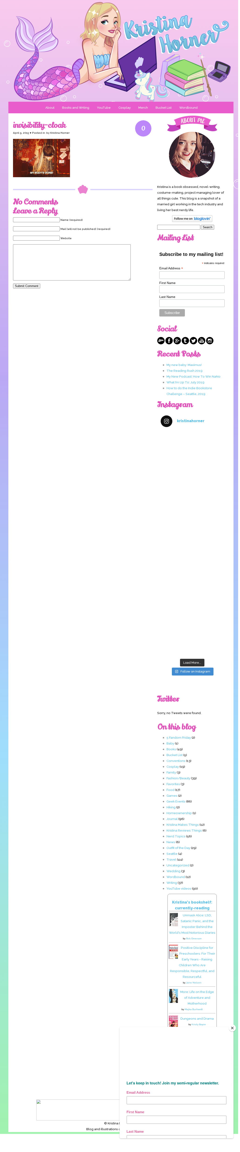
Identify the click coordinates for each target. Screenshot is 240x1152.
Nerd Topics (176, 836)
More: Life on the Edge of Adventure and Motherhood (197, 997)
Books (171, 749)
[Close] (232, 1028)
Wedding (173, 871)
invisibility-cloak (39, 125)
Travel (171, 859)
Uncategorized (178, 865)
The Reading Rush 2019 (185, 370)
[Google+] (177, 343)
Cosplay (124, 107)
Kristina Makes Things (183, 824)
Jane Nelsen (193, 982)
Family (171, 772)
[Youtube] (201, 343)
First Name (167, 283)
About (49, 107)
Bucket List (164, 107)
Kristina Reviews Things (184, 830)
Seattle (172, 853)
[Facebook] (169, 343)
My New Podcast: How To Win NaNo (193, 376)
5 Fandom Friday (179, 737)
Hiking (171, 807)
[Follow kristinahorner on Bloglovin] (192, 221)
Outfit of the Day (178, 848)
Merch (143, 107)
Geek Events (176, 801)
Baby (170, 743)
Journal (172, 819)
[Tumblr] (185, 343)
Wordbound (188, 107)
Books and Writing (75, 107)
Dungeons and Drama (197, 1018)
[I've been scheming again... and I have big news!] (192, 562)
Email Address (171, 268)
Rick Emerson (194, 938)
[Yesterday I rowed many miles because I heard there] (192, 450)
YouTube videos (179, 888)
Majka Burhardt (194, 1009)
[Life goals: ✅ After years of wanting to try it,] (192, 637)
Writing (172, 882)
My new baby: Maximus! (184, 365)
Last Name (167, 297)
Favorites (173, 784)
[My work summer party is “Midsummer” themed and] (192, 599)
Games (172, 795)
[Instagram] (209, 343)
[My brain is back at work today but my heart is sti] (192, 524)
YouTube (104, 107)
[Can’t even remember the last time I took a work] (192, 487)
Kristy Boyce (199, 1024)
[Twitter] (193, 343)
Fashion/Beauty (178, 778)
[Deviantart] (161, 343)
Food (170, 790)
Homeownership (179, 813)
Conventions (176, 761)
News (171, 842)
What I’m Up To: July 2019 (185, 382)
